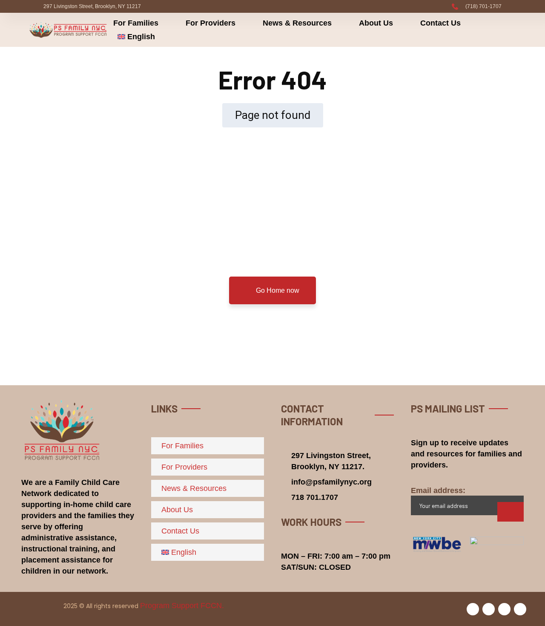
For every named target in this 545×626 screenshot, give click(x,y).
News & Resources (297, 23)
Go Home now (276, 290)
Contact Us (440, 23)
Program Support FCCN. (182, 605)
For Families (135, 23)
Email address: (438, 490)
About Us (376, 23)
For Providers (210, 23)
